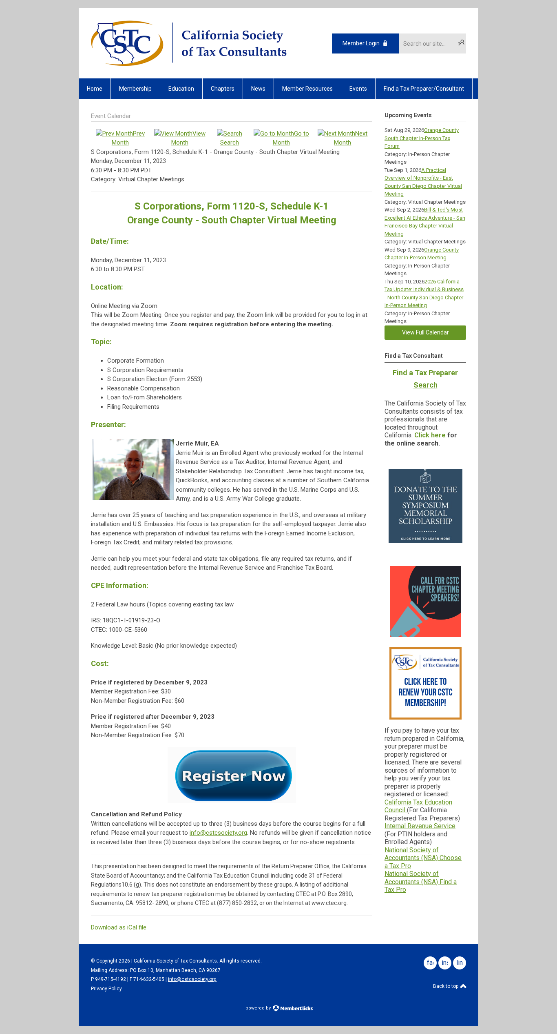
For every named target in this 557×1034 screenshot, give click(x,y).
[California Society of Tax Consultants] (189, 64)
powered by (258, 1008)
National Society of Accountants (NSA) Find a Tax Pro (421, 882)
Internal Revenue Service (420, 826)
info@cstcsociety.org (218, 832)
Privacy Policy (106, 989)
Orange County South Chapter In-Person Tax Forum (422, 138)
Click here (430, 435)
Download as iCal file (118, 927)
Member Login (361, 43)
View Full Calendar (425, 332)
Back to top (446, 986)
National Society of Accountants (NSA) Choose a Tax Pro (423, 858)
